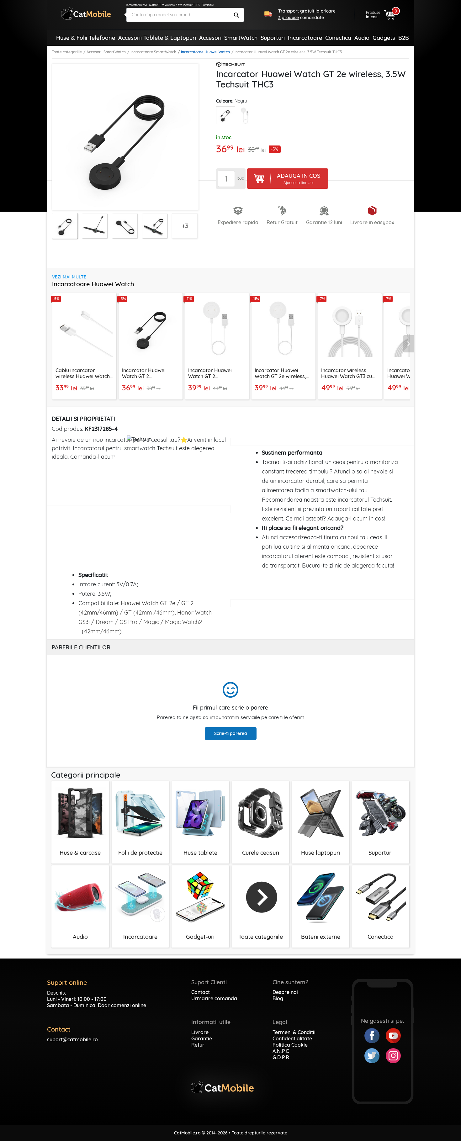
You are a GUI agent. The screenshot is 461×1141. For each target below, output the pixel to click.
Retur (197, 1045)
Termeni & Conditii (294, 1032)
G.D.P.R (281, 1057)
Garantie (201, 1038)
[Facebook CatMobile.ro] (375, 1035)
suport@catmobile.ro (72, 1039)
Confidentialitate (292, 1038)
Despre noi (285, 992)
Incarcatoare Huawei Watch (205, 52)
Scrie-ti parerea (230, 733)
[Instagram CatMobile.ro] (393, 1055)
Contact (200, 992)
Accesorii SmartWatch (106, 52)
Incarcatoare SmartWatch (153, 52)
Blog (278, 998)
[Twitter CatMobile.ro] (375, 1055)
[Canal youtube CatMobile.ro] (393, 1035)
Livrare (200, 1032)
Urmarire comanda (214, 998)
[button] (408, 344)
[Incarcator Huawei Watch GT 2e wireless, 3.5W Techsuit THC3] (225, 115)
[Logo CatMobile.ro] (86, 14)
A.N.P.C (281, 1051)
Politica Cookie (290, 1045)
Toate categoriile (67, 52)
